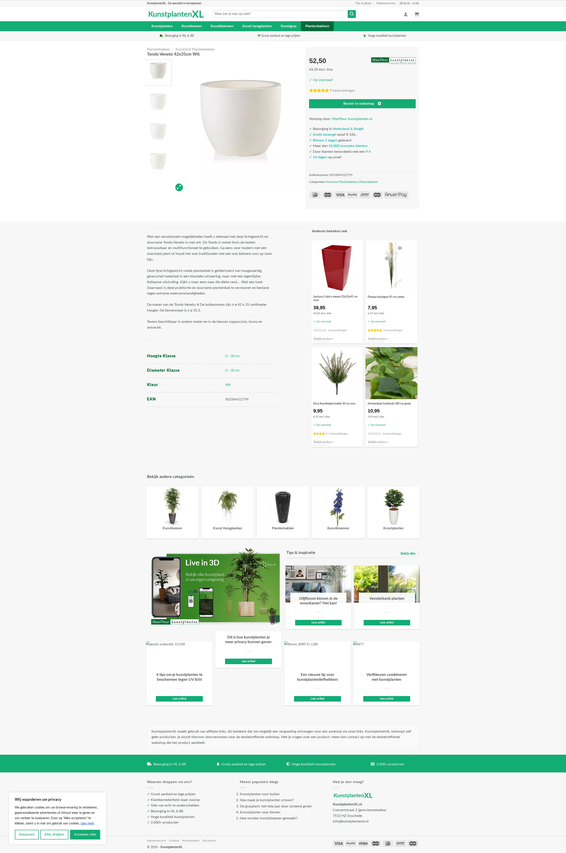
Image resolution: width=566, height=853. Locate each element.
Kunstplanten (162, 26)
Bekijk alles (408, 553)
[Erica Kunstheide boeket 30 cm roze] (337, 373)
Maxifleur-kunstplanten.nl (352, 119)
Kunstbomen (192, 26)
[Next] (298, 126)
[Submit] (352, 14)
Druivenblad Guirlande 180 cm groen (389, 403)
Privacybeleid (190, 840)
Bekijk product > (324, 339)
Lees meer (87, 823)
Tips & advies (363, 3)
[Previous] (181, 126)
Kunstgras (288, 26)
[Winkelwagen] (417, 14)
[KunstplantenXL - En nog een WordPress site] (176, 14)
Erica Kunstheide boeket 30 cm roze (334, 403)
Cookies (174, 840)
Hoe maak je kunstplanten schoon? (267, 800)
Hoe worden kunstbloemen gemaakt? (268, 818)
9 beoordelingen (342, 90)
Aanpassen (27, 834)
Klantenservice (386, 3)
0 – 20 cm (232, 370)
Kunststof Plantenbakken (195, 49)
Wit (228, 385)
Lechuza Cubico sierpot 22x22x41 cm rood (335, 298)
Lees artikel (318, 622)
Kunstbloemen (221, 26)
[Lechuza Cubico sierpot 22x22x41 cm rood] (337, 266)
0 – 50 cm (232, 356)
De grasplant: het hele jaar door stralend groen (276, 806)
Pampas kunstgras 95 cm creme (386, 297)
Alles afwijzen (54, 834)
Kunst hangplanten (257, 26)
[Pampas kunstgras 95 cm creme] (391, 266)
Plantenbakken (317, 26)
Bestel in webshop (358, 103)
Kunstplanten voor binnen (260, 812)
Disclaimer (209, 840)
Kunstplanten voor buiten (260, 794)
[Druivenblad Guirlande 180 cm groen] (391, 373)
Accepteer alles (85, 834)
